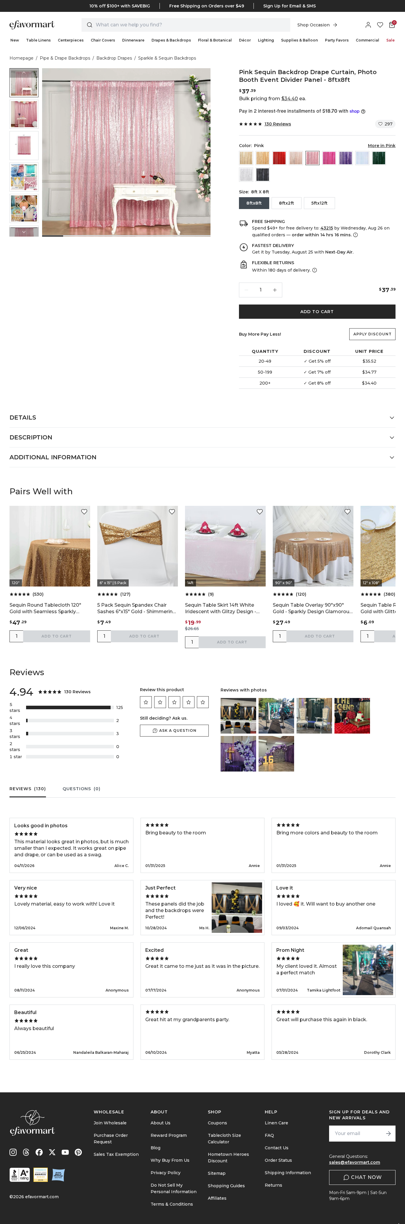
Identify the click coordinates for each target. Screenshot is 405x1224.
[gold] (263, 158)
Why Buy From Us (170, 1160)
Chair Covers (103, 40)
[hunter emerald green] (379, 158)
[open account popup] (368, 24)
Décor (245, 40)
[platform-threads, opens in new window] (26, 1152)
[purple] (346, 158)
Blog (155, 1147)
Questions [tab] (82, 788)
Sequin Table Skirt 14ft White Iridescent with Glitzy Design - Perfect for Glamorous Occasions (225, 608)
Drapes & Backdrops (171, 40)
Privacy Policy (166, 1172)
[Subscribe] (388, 1133)
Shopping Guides (226, 1185)
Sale (390, 40)
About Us (160, 1123)
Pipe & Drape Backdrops (65, 58)
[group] (24, 82)
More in (382, 145)
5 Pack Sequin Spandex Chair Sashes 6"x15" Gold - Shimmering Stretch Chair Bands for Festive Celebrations (136, 608)
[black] (263, 175)
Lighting (266, 40)
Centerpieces (71, 40)
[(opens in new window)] (19, 1175)
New (14, 40)
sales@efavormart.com (354, 1162)
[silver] (246, 175)
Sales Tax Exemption (116, 1154)
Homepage (21, 58)
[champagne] (246, 158)
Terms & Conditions (172, 1204)
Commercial (367, 40)
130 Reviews (277, 124)
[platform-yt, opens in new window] (65, 1152)
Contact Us (276, 1147)
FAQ (269, 1135)
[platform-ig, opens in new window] (13, 1152)
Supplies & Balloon (299, 40)
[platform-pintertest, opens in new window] (78, 1152)
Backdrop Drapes (114, 58)
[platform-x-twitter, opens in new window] (52, 1152)
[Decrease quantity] (246, 290)
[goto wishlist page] (380, 24)
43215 (327, 228)
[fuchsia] (329, 158)
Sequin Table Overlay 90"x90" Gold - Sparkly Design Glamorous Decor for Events (312, 608)
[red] (279, 158)
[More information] (355, 235)
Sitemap (217, 1173)
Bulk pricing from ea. (272, 98)
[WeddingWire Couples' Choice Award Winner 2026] (41, 1175)
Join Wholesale (110, 1123)
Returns (273, 1185)
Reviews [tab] (27, 788)
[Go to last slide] (24, 73)
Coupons (217, 1123)
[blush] (296, 158)
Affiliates (217, 1198)
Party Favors (337, 40)
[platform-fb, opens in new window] (39, 1152)
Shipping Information (288, 1172)
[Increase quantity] (275, 290)
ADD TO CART (317, 311)
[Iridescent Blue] (362, 158)
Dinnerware (133, 40)
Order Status (278, 1160)
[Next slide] (24, 232)
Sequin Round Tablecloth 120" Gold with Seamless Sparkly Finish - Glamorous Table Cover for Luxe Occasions (46, 608)
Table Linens (38, 40)
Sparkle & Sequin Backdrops (167, 58)
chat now (366, 1177)
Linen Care (276, 1123)
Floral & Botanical (215, 40)
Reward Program (169, 1135)
